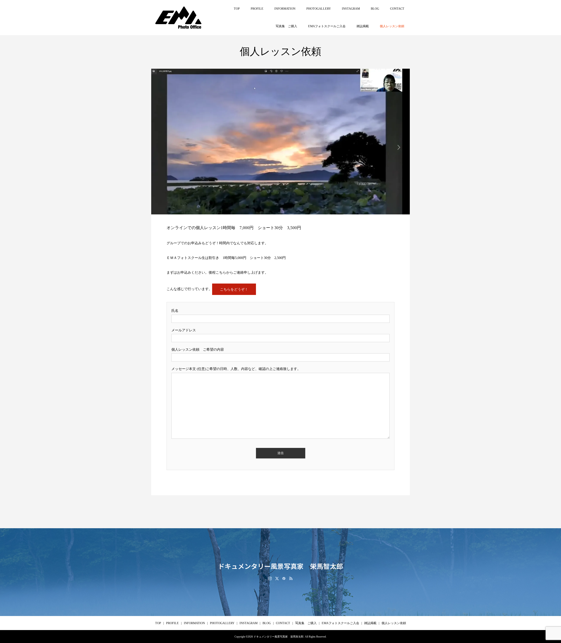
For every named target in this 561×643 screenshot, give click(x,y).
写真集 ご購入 (286, 26)
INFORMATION (284, 8)
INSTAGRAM (351, 8)
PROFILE (257, 8)
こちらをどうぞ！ (234, 289)
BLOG (375, 8)
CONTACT (397, 8)
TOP (237, 8)
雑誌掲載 (363, 26)
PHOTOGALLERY (318, 8)
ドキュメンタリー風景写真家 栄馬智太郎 (280, 566)
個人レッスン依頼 (392, 26)
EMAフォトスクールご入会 (327, 26)
